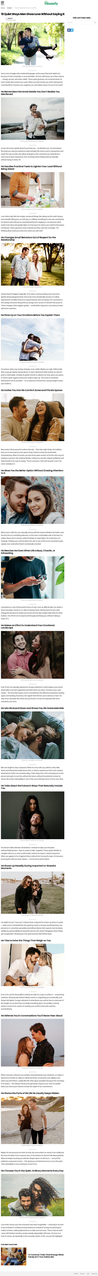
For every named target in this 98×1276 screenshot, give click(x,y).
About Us (94, 1273)
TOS (88, 1273)
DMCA (76, 1273)
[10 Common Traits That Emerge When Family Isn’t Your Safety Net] (13, 1256)
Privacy (82, 1273)
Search (95, 23)
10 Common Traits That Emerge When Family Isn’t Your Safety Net (46, 1255)
